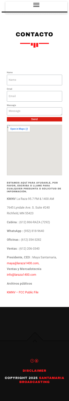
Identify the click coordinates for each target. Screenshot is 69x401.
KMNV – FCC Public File (23, 292)
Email (9, 89)
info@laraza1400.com (21, 274)
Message (11, 105)
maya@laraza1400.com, (23, 263)
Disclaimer (34, 370)
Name (10, 72)
